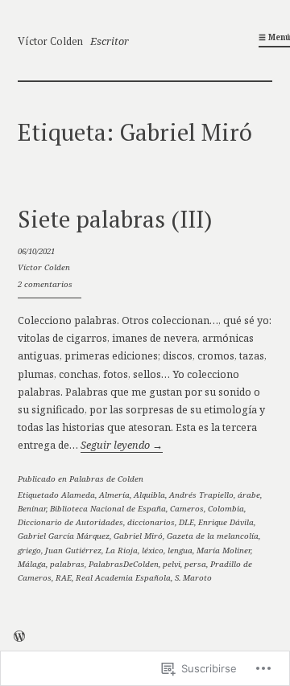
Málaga (32, 564)
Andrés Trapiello (201, 495)
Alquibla (149, 495)
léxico (153, 550)
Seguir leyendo (122, 445)
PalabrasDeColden (124, 564)
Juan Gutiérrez (73, 550)
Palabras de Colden (106, 479)
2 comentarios (45, 284)
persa (195, 564)
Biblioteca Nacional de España (108, 508)
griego (29, 550)
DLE (186, 522)
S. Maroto (193, 578)
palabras (67, 564)
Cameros (187, 508)
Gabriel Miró (138, 536)
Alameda (78, 495)
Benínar (32, 508)
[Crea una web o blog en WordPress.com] (19, 638)
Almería (114, 495)
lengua (180, 550)
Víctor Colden (50, 41)
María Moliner (224, 550)
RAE (64, 578)
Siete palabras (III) (115, 218)
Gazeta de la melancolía (213, 536)
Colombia (226, 508)
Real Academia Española (123, 578)
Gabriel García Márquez (64, 536)
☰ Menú (274, 37)
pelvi (171, 564)
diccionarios (151, 522)
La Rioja (122, 550)
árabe (249, 495)
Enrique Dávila (226, 522)
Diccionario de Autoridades (70, 522)
